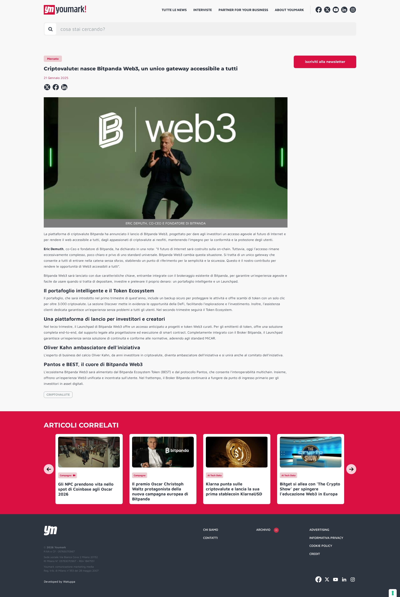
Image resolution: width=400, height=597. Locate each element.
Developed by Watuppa (59, 581)
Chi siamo (210, 529)
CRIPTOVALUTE (58, 394)
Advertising (319, 529)
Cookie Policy (320, 545)
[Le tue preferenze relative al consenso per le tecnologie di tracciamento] (393, 593)
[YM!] (65, 10)
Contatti (210, 538)
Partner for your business (243, 10)
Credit (314, 554)
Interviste (202, 10)
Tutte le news (174, 10)
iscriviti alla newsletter (325, 62)
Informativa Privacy (326, 538)
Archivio (263, 529)
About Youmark (289, 10)
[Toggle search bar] (50, 29)
